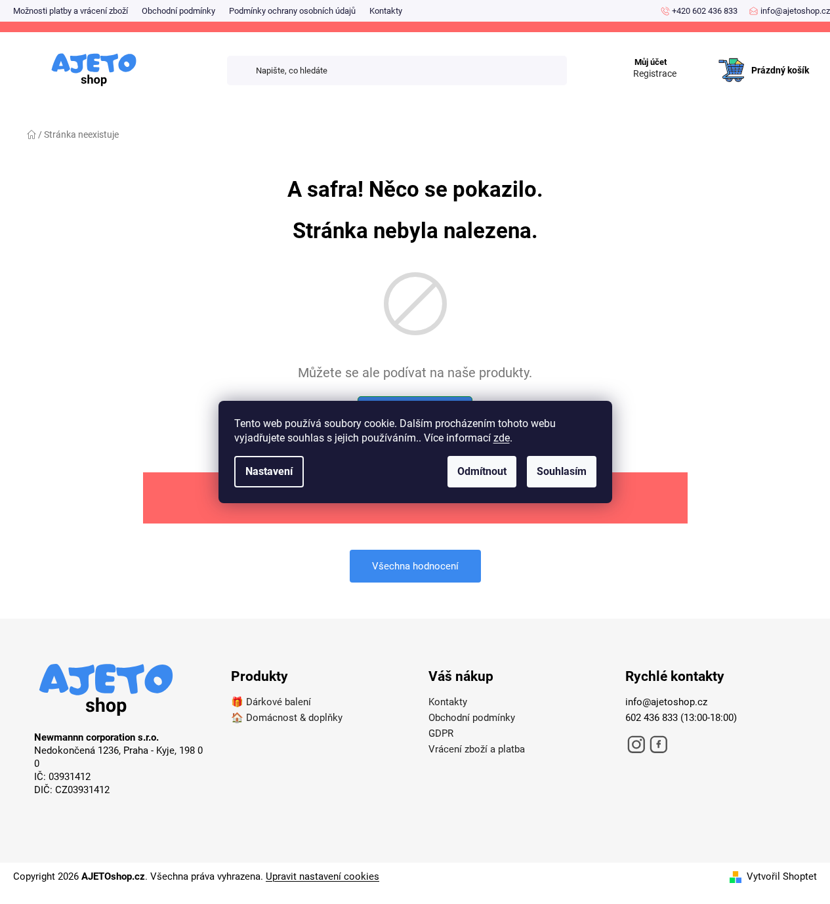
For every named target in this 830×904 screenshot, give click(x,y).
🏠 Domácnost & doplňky (286, 718)
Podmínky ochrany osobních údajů (292, 11)
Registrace (654, 73)
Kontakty (385, 11)
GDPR (440, 733)
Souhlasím (562, 471)
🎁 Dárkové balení (271, 702)
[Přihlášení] (695, 57)
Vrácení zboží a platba (476, 749)
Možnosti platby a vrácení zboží (70, 11)
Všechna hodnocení (415, 566)
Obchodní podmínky (178, 11)
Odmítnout (482, 471)
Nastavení (269, 471)
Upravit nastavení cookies (322, 876)
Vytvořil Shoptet (782, 876)
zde (501, 438)
